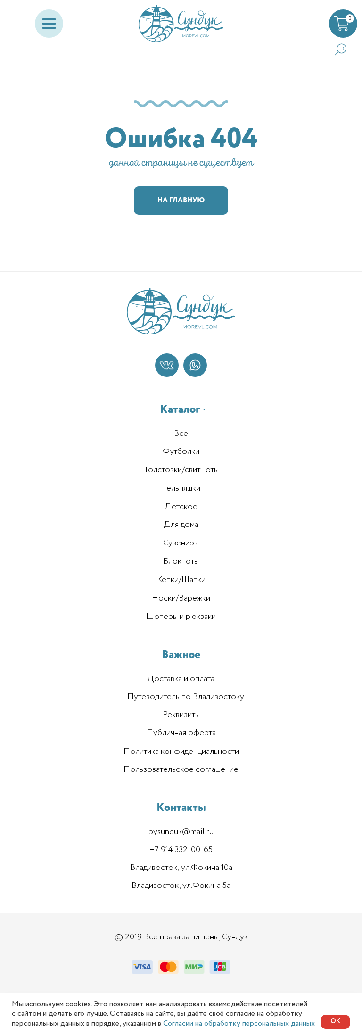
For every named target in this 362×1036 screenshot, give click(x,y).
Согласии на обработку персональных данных (239, 1023)
